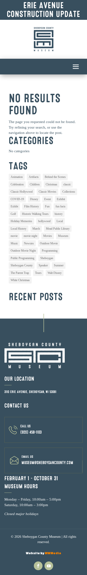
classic (67, 184)
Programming (50, 250)
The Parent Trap (20, 273)
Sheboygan (46, 258)
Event (47, 199)
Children (35, 184)
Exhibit (61, 199)
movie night (30, 236)
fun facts (60, 206)
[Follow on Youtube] (48, 565)
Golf (13, 214)
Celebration (17, 184)
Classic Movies (47, 191)
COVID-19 (17, 199)
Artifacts (34, 177)
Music (14, 243)
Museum (63, 236)
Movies (47, 236)
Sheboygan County (22, 265)
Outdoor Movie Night (23, 250)
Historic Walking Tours (35, 214)
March (36, 228)
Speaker (43, 265)
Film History (31, 206)
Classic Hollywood (22, 191)
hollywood (44, 221)
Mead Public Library (58, 228)
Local (60, 221)
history (59, 214)
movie (14, 236)
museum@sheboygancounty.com (47, 462)
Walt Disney (55, 273)
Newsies (29, 243)
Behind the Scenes (55, 177)
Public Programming (22, 258)
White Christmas (20, 280)
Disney (34, 199)
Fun (47, 206)
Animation (17, 177)
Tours (38, 273)
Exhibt (14, 206)
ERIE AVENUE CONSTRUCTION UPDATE (43, 9)
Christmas (51, 184)
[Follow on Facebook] (38, 565)
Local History (18, 228)
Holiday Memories (21, 221)
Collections (68, 191)
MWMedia (53, 553)
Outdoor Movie (49, 243)
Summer (59, 265)
